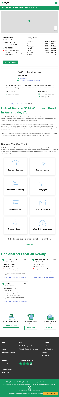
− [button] (55, 29)
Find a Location (11, 326)
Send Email (50, 328)
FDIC (15, 384)
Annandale (20, 104)
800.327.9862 (31, 328)
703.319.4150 (7, 301)
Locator (8, 104)
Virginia (14, 104)
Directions (15, 277)
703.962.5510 (37, 277)
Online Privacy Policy (21, 382)
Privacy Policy (9, 382)
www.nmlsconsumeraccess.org (47, 384)
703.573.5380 (9, 48)
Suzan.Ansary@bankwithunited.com (29, 80)
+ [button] (55, 27)
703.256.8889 (7, 277)
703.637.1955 (23, 78)
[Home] (5, 3)
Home (3, 104)
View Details (23, 277)
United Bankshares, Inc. (46, 382)
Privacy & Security (33, 382)
